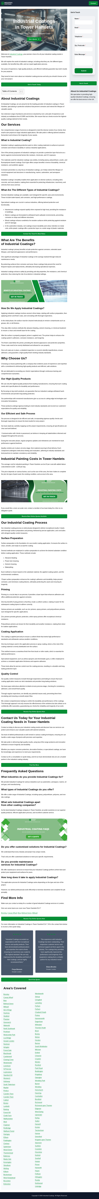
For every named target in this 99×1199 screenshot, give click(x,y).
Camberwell (7, 1056)
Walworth (6, 1025)
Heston (37, 1161)
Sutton (37, 1121)
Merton (37, 1037)
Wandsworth (39, 993)
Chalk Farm (7, 1115)
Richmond (38, 1102)
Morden (37, 1062)
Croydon (38, 1059)
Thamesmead (8, 1153)
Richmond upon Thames (43, 1105)
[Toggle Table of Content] (20, 91)
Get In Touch (83, 83)
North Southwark (9, 1028)
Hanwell (38, 1124)
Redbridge (7, 1128)
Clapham (6, 1125)
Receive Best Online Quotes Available (34, 516)
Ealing (37, 1118)
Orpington (38, 1077)
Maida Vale (7, 1159)
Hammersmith (40, 1018)
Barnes (37, 1043)
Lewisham (7, 1066)
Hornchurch (39, 1090)
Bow (19, 913)
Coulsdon (38, 1149)
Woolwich (6, 1078)
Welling (6, 1168)
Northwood (39, 1183)
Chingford (38, 1000)
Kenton (37, 1127)
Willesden (38, 1024)
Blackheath (7, 1053)
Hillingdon (38, 1177)
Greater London (8, 1041)
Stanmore (38, 1143)
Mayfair (6, 1087)
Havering (38, 1093)
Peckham (6, 1031)
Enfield (37, 1052)
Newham (6, 1044)
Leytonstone (7, 1072)
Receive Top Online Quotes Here (34, 711)
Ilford (5, 1122)
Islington (6, 1047)
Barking (6, 1109)
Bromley (4, 913)
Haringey (6, 1134)
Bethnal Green (27, 913)
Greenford (38, 1136)
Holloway (6, 1081)
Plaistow (6, 1019)
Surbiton (38, 1146)
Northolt (37, 1155)
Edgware (38, 1108)
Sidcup (37, 997)
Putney (37, 1015)
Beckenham (7, 1174)
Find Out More (34, 765)
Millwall (35, 913)
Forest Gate (7, 1050)
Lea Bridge (7, 1038)
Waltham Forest (8, 1131)
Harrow (37, 1133)
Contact (93, 3)
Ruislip (37, 1180)
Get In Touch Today (34, 84)
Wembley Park (40, 1080)
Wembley (38, 1087)
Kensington (7, 1162)
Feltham (38, 1174)
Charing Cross (8, 1059)
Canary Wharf (12, 913)
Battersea (6, 1156)
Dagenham (39, 1021)
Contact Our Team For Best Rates (34, 234)
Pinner (37, 1164)
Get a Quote (33, 39)
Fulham (37, 1006)
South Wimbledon (41, 1046)
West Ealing (39, 1112)
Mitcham (38, 1049)
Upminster (38, 1115)
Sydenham (7, 1147)
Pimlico (6, 1091)
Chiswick (38, 1056)
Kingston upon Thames (43, 1140)
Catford (6, 1100)
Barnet (37, 1084)
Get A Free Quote (34, 979)
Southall (38, 1158)
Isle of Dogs (7, 1010)
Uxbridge (38, 1186)
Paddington (7, 1140)
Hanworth (38, 1167)
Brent (37, 1031)
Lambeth (6, 1106)
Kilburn (5, 1171)
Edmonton (7, 1184)
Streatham (7, 1165)
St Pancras (7, 1069)
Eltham (5, 1137)
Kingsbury (38, 1074)
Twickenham (39, 1130)
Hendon (38, 1040)
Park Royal (39, 1068)
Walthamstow (8, 1119)
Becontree (7, 1181)
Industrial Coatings (16, 54)
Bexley (37, 1034)
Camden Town (8, 1094)
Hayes (37, 1171)
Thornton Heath (40, 1028)
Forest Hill (7, 1112)
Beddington (39, 1071)
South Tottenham (9, 1084)
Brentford (38, 1099)
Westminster (7, 1063)
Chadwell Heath (40, 1012)
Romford (38, 1065)
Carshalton (39, 1096)
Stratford (6, 1016)
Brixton (5, 1103)
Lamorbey (38, 1003)
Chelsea (6, 1143)
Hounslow (38, 1152)
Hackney (6, 1013)
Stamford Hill (7, 1075)
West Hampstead (9, 1178)
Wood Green (7, 1150)
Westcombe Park (9, 1035)
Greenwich (7, 1022)
